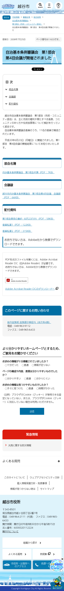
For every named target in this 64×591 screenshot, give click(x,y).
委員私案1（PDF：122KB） (17, 224)
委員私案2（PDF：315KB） (17, 231)
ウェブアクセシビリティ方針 (45, 477)
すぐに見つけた (15, 388)
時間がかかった (47, 388)
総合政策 (37, 17)
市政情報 (16, 17)
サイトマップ (47, 489)
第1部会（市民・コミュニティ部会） (27, 24)
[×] (57, 582)
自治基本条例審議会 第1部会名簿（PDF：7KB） (28, 172)
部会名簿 (13, 89)
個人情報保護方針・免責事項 (32, 483)
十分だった (13, 365)
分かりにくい (43, 378)
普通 (26, 365)
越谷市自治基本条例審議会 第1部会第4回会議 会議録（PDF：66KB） (31, 195)
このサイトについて (14, 477)
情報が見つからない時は (22, 489)
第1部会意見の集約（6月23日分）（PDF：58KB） (28, 218)
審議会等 (26, 17)
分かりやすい (14, 378)
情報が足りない (42, 365)
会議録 (12, 96)
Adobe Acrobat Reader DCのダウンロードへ (30, 289)
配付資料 (13, 103)
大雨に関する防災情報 (19, 445)
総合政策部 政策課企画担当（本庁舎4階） (29, 322)
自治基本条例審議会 (20, 20)
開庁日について (10, 531)
